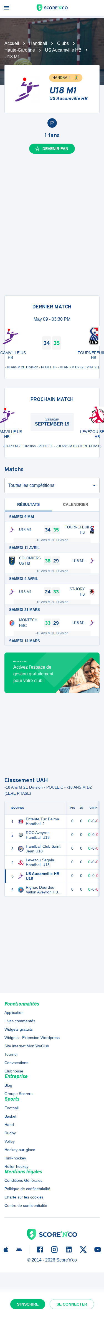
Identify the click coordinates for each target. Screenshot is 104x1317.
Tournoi (10, 1054)
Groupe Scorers (18, 1093)
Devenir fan (55, 148)
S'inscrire (28, 1304)
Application (14, 1012)
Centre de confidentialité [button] (25, 1205)
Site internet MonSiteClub (26, 1046)
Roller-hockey (16, 1166)
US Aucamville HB (63, 50)
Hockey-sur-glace (19, 1149)
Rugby (10, 1133)
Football (11, 1108)
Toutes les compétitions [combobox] (31, 485)
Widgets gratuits (18, 1029)
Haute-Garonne (19, 50)
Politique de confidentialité (27, 1188)
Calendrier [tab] (75, 504)
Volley (9, 1141)
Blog (8, 1085)
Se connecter (72, 1304)
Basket (10, 1116)
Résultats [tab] (28, 504)
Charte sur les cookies (24, 1197)
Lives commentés (19, 1021)
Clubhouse (13, 1071)
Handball (38, 43)
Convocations (16, 1062)
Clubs (63, 43)
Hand (9, 1124)
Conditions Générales (23, 1180)
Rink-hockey (15, 1158)
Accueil (11, 43)
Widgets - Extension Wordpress (32, 1037)
